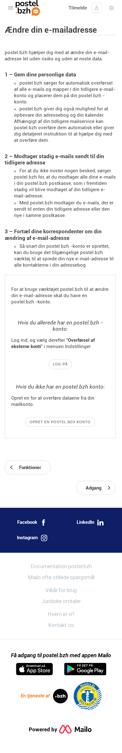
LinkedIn (85, 522)
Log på (60, 364)
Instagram (27, 537)
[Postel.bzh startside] (28, 8)
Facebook (27, 522)
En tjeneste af (35, 696)
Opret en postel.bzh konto (60, 422)
